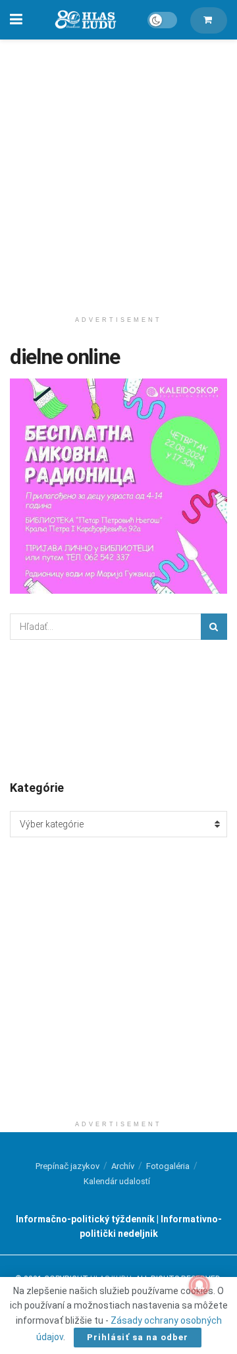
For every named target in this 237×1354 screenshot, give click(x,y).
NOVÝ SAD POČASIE (118, 709)
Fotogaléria (168, 1166)
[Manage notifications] (199, 1285)
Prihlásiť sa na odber (137, 1337)
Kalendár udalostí (117, 1181)
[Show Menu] (16, 19)
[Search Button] (214, 626)
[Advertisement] (118, 171)
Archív (122, 1166)
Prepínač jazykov (67, 1166)
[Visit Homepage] (85, 20)
